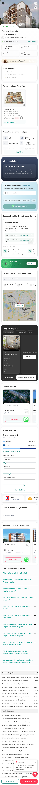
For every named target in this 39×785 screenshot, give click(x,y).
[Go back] (3, 3)
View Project (14, 419)
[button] (15, 118)
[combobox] (21, 279)
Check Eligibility (19, 490)
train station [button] (11, 285)
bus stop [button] (24, 285)
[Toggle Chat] (35, 774)
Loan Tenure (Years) (9, 478)
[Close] (35, 762)
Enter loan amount (8, 455)
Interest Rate (7, 466)
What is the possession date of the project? (17, 200)
